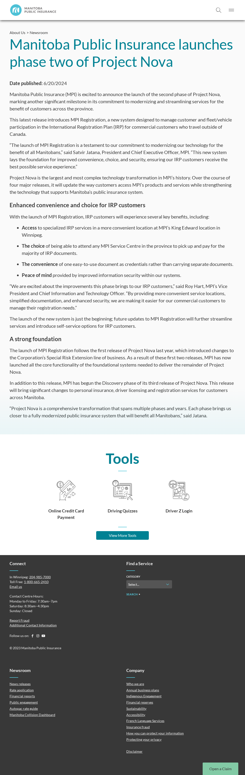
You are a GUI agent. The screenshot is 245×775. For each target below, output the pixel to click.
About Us (17, 32)
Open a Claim (220, 768)
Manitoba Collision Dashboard (32, 715)
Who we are (135, 684)
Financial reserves (139, 702)
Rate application (22, 690)
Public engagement (24, 702)
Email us (16, 587)
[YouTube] (43, 636)
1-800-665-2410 (36, 582)
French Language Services (145, 721)
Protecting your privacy (143, 739)
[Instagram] (38, 636)
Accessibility (135, 715)
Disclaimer (134, 751)
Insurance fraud (138, 727)
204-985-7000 (40, 577)
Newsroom (39, 32)
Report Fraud (19, 620)
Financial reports (22, 696)
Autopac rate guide (24, 708)
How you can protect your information (155, 733)
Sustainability (136, 708)
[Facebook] (32, 636)
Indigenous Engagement (143, 696)
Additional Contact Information (33, 625)
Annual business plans (142, 690)
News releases (20, 684)
